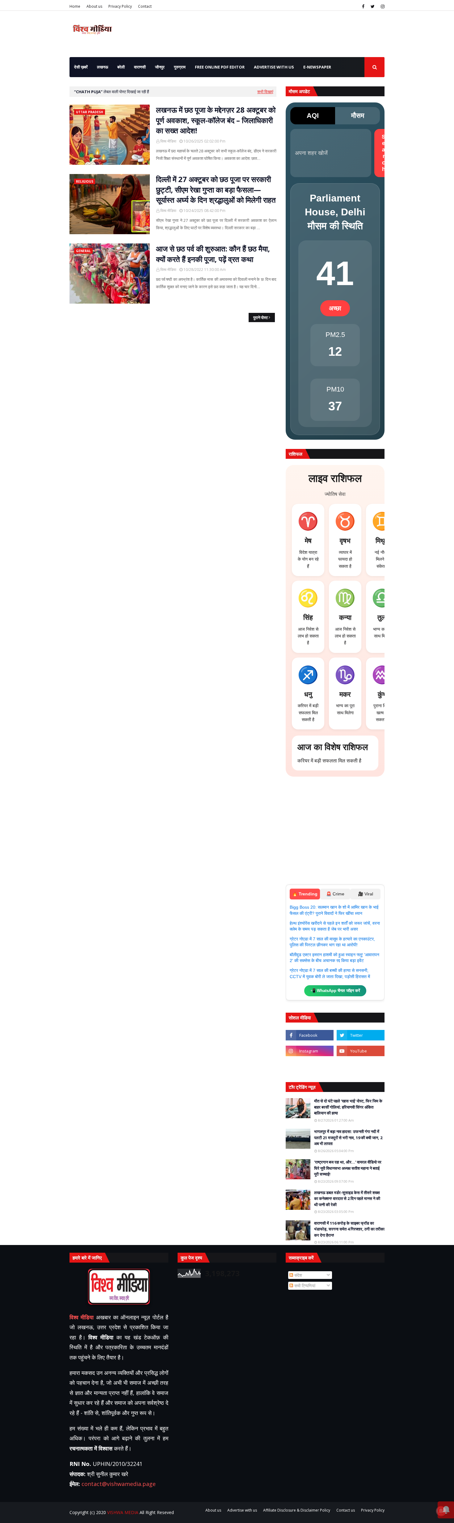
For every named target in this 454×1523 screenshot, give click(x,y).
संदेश (297, 1275)
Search (383, 153)
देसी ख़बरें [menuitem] (81, 67)
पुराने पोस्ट (260, 317)
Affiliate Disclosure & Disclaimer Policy (296, 1510)
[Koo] (310, 1066)
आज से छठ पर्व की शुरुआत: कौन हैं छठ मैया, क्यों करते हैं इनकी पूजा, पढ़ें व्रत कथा (213, 253)
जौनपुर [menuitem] (160, 67)
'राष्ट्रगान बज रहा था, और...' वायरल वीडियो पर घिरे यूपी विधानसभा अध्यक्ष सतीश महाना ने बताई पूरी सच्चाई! (347, 1168)
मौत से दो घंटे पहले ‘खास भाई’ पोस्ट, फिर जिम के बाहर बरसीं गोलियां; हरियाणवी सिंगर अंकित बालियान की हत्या (348, 1107)
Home (74, 6)
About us (94, 6)
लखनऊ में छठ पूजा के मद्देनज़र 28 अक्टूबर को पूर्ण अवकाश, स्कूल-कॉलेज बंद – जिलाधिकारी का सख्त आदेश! (215, 120)
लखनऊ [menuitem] (102, 67)
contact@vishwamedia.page (119, 1484)
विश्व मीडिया (168, 141)
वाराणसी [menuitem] (140, 67)
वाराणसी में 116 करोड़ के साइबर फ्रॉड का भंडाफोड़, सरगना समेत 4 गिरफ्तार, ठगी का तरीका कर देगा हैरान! (349, 1229)
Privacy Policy (120, 6)
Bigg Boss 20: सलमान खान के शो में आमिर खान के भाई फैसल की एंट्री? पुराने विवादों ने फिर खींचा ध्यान (334, 910)
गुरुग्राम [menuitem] (180, 67)
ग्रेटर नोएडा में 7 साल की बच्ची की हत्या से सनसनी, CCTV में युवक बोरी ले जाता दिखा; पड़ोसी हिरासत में (330, 973)
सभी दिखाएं (265, 91)
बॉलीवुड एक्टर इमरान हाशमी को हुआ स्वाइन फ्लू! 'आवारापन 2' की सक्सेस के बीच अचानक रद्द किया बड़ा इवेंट (334, 957)
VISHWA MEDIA (122, 1512)
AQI (313, 115)
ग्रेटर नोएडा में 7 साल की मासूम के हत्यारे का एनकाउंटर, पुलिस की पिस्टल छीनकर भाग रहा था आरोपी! (332, 942)
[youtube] (361, 1051)
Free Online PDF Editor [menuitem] (220, 67)
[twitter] (372, 6)
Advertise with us (242, 1510)
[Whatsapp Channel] (361, 1066)
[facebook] (363, 6)
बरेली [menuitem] (121, 67)
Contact (145, 6)
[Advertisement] (335, 833)
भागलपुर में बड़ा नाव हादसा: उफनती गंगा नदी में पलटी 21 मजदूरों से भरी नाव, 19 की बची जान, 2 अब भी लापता (348, 1137)
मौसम (357, 115)
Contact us (345, 1510)
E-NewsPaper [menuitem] (317, 67)
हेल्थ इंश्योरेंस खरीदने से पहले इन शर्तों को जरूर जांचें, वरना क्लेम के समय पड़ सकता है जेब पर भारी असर (335, 926)
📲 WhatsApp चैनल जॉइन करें (335, 990)
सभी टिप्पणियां (304, 1286)
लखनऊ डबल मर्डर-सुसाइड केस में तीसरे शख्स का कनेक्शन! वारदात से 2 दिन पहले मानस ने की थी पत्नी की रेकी (347, 1198)
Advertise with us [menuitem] (274, 67)
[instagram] (382, 6)
